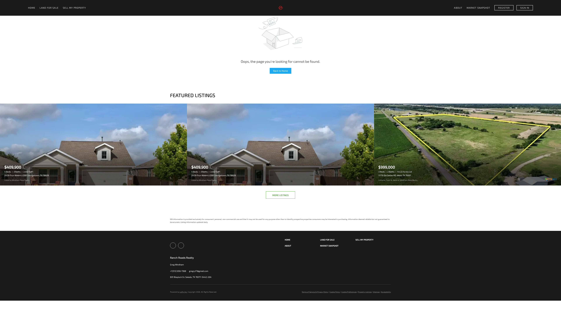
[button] (302, 239)
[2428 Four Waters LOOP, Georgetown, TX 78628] (93, 145)
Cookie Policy (335, 292)
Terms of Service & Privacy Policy (315, 292)
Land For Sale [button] (49, 7)
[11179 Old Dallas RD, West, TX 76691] (467, 145)
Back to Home (280, 70)
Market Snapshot (478, 7)
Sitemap (376, 292)
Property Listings (365, 292)
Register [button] (504, 7)
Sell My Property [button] (74, 7)
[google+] (181, 245)
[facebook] (173, 245)
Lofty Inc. (183, 292)
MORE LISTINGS (280, 195)
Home (31, 7)
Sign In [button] (524, 7)
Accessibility (386, 292)
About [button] (458, 7)
